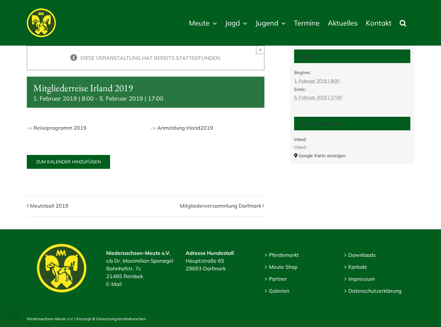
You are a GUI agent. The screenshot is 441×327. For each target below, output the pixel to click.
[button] (403, 23)
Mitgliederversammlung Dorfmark (220, 205)
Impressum (361, 279)
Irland (300, 139)
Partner (278, 279)
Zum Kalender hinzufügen (68, 162)
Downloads (362, 255)
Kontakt (357, 267)
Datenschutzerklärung (375, 291)
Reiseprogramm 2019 (60, 128)
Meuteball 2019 (49, 205)
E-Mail (114, 284)
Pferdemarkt (284, 255)
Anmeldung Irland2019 (185, 128)
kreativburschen (132, 318)
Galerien (279, 291)
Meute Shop (283, 267)
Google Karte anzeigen (322, 155)
